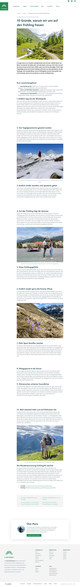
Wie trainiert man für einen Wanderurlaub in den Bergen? (50, 503)
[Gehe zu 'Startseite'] (4, 6)
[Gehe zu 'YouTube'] (75, 1)
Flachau (64, 557)
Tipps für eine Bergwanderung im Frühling (51, 498)
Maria (27, 17)
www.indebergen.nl (53, 568)
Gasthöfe (37, 571)
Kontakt (55, 583)
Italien (50, 558)
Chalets (36, 568)
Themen (58, 6)
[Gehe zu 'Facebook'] (68, 1)
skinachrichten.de (52, 575)
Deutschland (51, 555)
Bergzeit (40, 487)
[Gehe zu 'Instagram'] (71, 1)
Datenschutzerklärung (37, 583)
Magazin (37, 557)
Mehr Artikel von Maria (34, 535)
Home (36, 552)
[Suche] (75, 6)
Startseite (19, 13)
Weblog (24, 6)
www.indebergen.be (53, 570)
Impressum (22, 583)
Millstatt (64, 555)
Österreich (51, 552)
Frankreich (51, 553)
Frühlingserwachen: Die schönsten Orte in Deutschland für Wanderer (30, 503)
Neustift (64, 558)
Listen (37, 17)
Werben (50, 583)
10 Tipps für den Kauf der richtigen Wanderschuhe (39, 486)
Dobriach (65, 552)
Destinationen (16, 6)
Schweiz (50, 557)
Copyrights (29, 583)
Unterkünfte (49, 6)
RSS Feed (37, 562)
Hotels (36, 570)
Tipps (42, 6)
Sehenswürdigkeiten (34, 6)
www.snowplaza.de (53, 571)
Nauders (65, 553)
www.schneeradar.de (53, 573)
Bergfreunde (48, 487)
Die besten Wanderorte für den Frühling (29, 498)
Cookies (45, 583)
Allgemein (32, 17)
